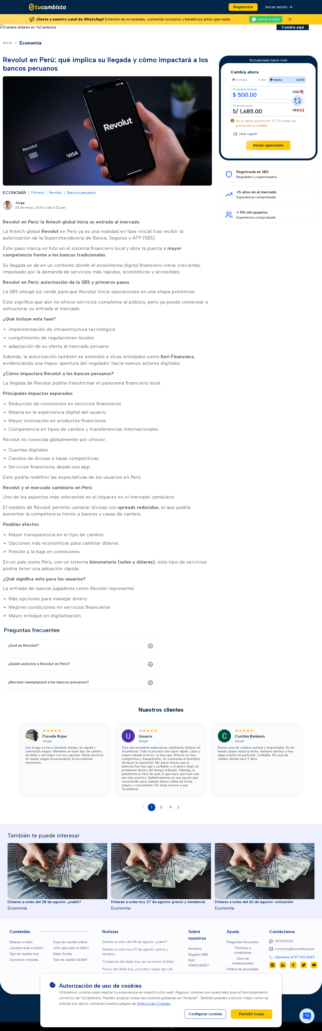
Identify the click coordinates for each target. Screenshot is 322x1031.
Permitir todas (251, 1014)
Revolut (55, 192)
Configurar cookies (205, 1014)
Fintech (37, 192)
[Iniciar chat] (306, 1015)
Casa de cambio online (70, 942)
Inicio (7, 43)
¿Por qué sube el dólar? (71, 948)
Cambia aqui (292, 27)
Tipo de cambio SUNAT (70, 960)
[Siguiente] (178, 807)
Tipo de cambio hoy (24, 954)
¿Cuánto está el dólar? (26, 948)
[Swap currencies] (297, 100)
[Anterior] (143, 807)
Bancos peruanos (81, 192)
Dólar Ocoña (62, 954)
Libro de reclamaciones (243, 961)
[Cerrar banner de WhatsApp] (290, 19)
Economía (30, 43)
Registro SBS (198, 954)
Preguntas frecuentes (243, 942)
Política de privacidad (242, 969)
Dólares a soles (21, 942)
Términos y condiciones (243, 950)
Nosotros (195, 948)
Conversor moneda (23, 960)
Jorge (20, 203)
